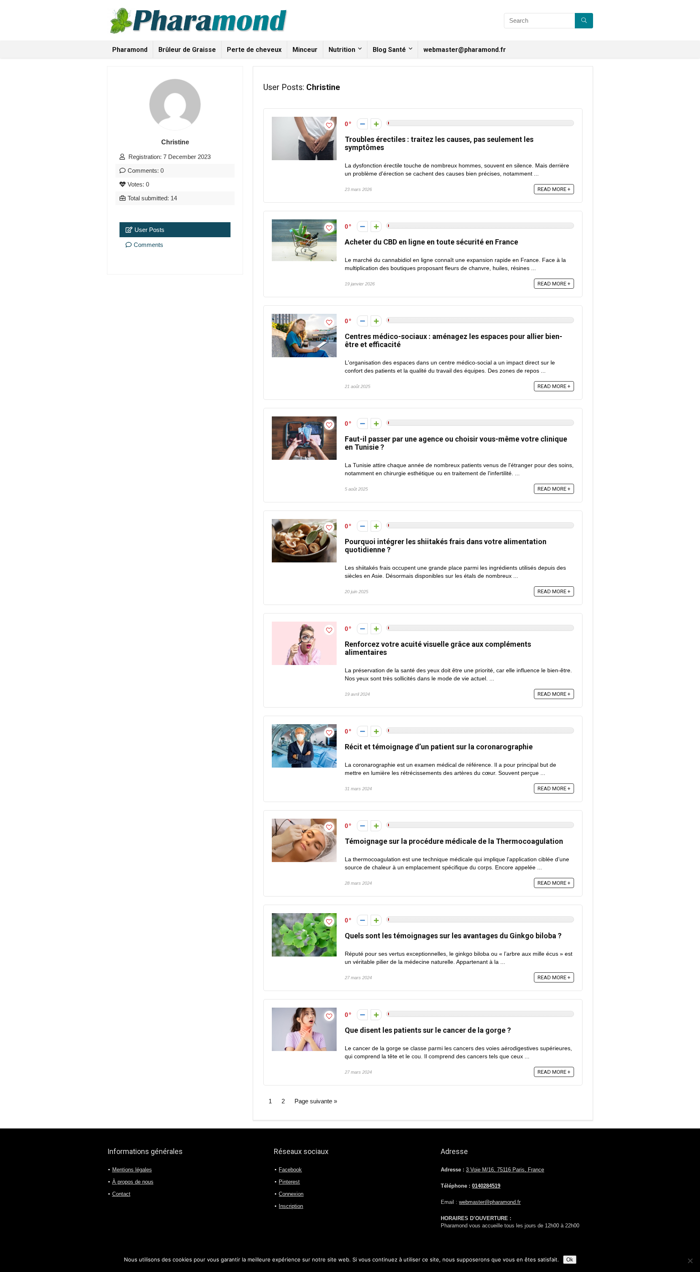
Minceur (305, 50)
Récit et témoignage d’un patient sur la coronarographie (439, 746)
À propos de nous (133, 1182)
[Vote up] (376, 123)
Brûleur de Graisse (187, 50)
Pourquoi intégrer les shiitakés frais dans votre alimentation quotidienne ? (445, 545)
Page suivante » (316, 1101)
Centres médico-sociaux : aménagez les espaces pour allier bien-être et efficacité (453, 340)
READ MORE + (554, 189)
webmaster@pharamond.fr (464, 50)
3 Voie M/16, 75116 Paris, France (505, 1170)
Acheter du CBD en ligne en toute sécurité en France (431, 242)
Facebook (290, 1170)
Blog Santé (389, 50)
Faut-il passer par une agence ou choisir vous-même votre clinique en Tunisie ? (456, 443)
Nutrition (342, 50)
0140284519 (486, 1186)
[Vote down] (362, 123)
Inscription (291, 1206)
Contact (121, 1194)
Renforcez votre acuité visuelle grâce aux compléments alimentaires (438, 648)
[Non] (690, 1261)
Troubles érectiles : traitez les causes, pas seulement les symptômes (439, 143)
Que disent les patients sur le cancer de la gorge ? (428, 1030)
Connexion (291, 1194)
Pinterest (289, 1182)
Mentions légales (132, 1170)
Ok (569, 1260)
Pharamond (129, 50)
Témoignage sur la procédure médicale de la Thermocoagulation (454, 841)
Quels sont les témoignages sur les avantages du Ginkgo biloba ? (453, 935)
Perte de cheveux (254, 50)
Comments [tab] (148, 244)
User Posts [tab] (149, 229)
